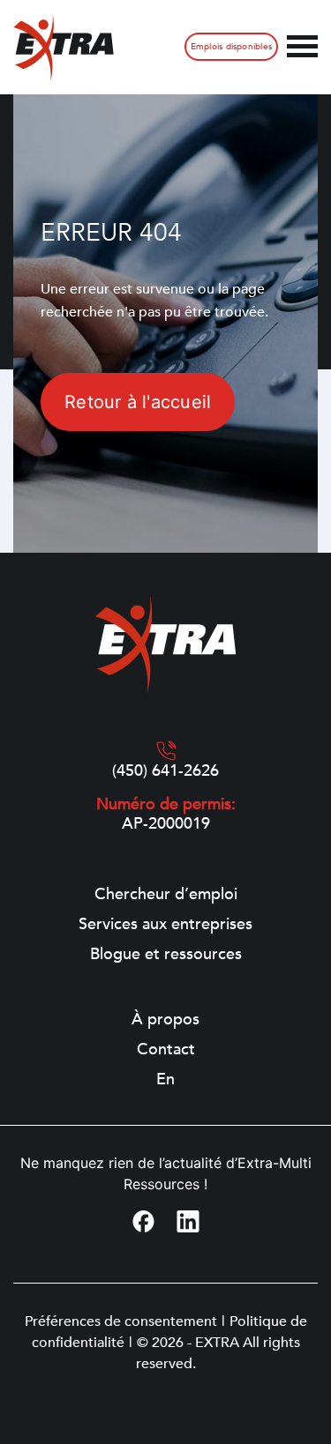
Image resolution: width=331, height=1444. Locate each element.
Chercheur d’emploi (165, 894)
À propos (165, 1020)
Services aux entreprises (165, 924)
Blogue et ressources (166, 954)
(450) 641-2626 (165, 771)
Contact (166, 1050)
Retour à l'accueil (137, 402)
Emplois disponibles (231, 47)
